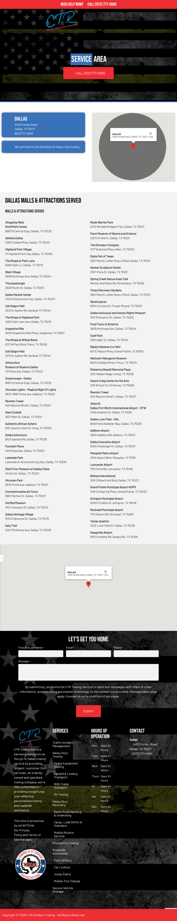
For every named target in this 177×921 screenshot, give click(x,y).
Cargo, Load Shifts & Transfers (68, 823)
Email (70, 647)
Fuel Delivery (63, 860)
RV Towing (61, 794)
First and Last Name (31, 647)
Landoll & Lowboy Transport (66, 775)
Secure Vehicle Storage (63, 889)
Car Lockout (62, 867)
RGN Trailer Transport (61, 785)
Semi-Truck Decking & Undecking (67, 813)
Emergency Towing (66, 843)
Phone (118, 647)
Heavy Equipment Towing (66, 765)
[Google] (171, 915)
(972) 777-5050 (105, 4)
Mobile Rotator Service (64, 834)
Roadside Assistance (60, 851)
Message (24, 661)
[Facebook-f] (161, 915)
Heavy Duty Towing (60, 754)
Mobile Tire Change (67, 881)
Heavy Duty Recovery (60, 803)
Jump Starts (62, 874)
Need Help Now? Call (78, 4)
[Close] (150, 133)
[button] (133, 146)
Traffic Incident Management (63, 744)
